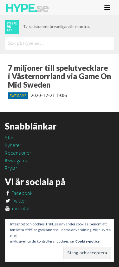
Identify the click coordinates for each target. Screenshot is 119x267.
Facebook (21, 193)
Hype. (26, 8)
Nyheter (13, 145)
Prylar (11, 168)
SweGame (18, 95)
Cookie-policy (87, 241)
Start (10, 137)
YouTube (20, 208)
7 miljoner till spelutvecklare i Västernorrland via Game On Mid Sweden (59, 76)
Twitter (18, 200)
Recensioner (18, 153)
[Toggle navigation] (107, 7)
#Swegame (17, 160)
